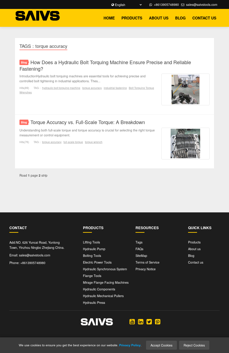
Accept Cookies (161, 345)
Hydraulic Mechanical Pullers (103, 296)
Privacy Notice (146, 269)
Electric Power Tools (97, 262)
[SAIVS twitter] (149, 321)
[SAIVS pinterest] (157, 321)
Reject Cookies (194, 345)
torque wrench (93, 142)
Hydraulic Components (99, 289)
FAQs (139, 249)
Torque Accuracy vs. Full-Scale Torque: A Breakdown (87, 121)
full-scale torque (73, 142)
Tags (139, 242)
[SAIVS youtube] (132, 321)
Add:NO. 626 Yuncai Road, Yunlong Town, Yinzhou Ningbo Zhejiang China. (36, 245)
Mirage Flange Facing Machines (106, 282)
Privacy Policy (130, 345)
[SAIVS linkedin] (140, 321)
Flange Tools (92, 275)
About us (158, 18)
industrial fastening (115, 88)
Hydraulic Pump (94, 249)
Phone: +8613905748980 (27, 262)
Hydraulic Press (94, 302)
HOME (109, 18)
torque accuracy (92, 88)
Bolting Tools (92, 255)
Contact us (204, 18)
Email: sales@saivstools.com (29, 255)
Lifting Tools (91, 242)
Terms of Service (147, 262)
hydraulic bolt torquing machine (61, 88)
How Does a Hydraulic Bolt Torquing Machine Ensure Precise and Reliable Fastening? (105, 65)
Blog (180, 18)
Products (131, 18)
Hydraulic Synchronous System (105, 269)
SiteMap (141, 255)
